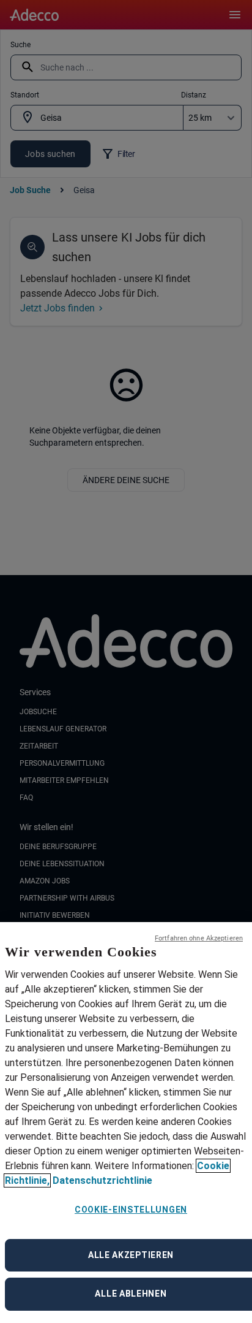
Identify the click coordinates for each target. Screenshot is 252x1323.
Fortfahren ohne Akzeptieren (199, 938)
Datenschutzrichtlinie (102, 1180)
